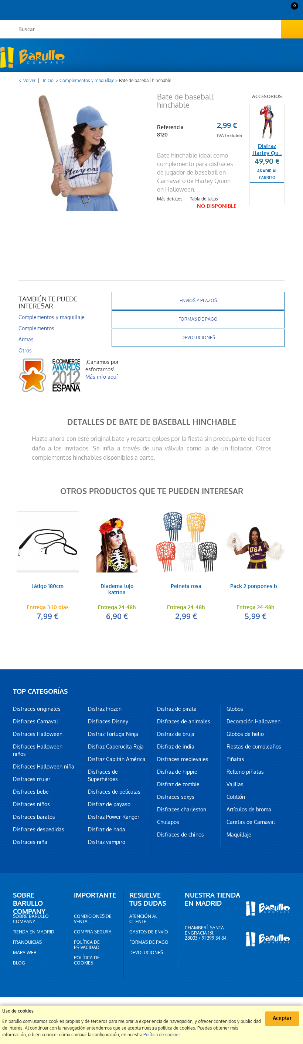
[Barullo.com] (32, 57)
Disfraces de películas (114, 791)
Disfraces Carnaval (35, 721)
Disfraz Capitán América (117, 759)
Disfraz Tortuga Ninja (113, 734)
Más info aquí (101, 377)
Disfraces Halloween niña (43, 766)
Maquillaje (239, 834)
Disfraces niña (30, 842)
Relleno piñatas (245, 772)
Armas (26, 339)
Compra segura (93, 932)
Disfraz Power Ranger (113, 817)
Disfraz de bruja (175, 734)
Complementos (36, 328)
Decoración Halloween (253, 721)
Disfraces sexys (175, 797)
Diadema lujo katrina (117, 590)
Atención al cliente (143, 919)
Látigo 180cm (47, 587)
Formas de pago (198, 319)
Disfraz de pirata (177, 709)
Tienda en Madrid (33, 932)
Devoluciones (198, 338)
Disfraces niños (31, 804)
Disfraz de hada (106, 829)
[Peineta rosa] (186, 542)
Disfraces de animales (183, 721)
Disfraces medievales (182, 759)
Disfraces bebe (31, 791)
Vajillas (235, 784)
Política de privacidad (87, 944)
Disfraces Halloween (37, 734)
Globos (235, 709)
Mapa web (25, 953)
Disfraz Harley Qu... (267, 149)
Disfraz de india (175, 746)
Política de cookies (87, 960)
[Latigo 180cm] (48, 542)
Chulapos (168, 822)
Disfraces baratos (34, 817)
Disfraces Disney (108, 721)
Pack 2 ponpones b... (255, 587)
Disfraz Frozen (105, 709)
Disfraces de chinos (180, 834)
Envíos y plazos (198, 301)
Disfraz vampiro (106, 842)
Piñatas (235, 759)
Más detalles (170, 199)
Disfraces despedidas (38, 829)
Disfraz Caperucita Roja (116, 746)
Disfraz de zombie (178, 784)
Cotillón (236, 797)
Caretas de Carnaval (251, 822)
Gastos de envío (148, 932)
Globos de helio (245, 734)
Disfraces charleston (181, 809)
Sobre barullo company (31, 919)
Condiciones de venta (93, 919)
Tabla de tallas (204, 199)
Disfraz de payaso (109, 804)
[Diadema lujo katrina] (117, 542)
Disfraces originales (37, 709)
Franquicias (27, 942)
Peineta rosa (186, 587)
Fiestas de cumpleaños (254, 746)
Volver (29, 81)
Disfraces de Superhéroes (103, 775)
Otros (25, 350)
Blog (19, 963)
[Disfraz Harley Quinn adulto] (267, 121)
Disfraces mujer (31, 779)
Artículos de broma (249, 809)
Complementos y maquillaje (86, 81)
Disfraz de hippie (177, 772)
